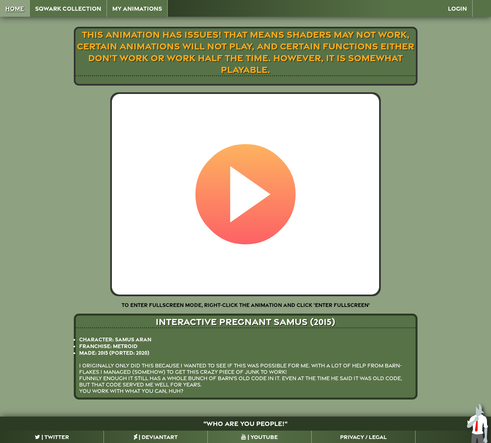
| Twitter (54, 436)
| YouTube (262, 436)
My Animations (137, 8)
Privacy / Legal (363, 436)
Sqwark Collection (68, 8)
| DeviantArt (157, 436)
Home (14, 8)
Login (457, 8)
